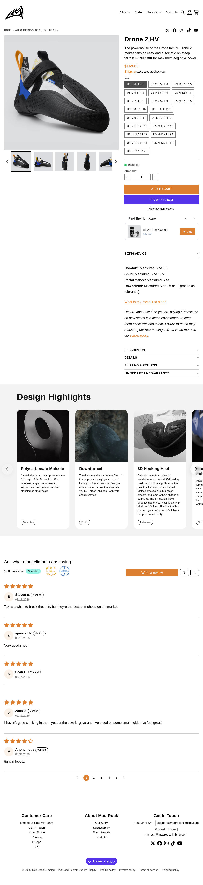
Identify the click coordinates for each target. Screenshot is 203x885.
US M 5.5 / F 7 (135, 92)
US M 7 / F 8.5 (135, 101)
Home (7, 30)
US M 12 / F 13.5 (163, 134)
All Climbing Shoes (27, 30)
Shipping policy (170, 869)
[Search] (182, 12)
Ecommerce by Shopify (82, 869)
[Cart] (196, 12)
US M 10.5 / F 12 (137, 126)
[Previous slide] (7, 469)
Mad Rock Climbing (43, 869)
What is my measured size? (145, 302)
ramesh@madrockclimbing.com (166, 834)
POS (61, 869)
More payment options (161, 208)
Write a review (152, 573)
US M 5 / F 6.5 (183, 84)
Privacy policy (127, 869)
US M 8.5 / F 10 (136, 109)
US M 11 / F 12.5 (163, 126)
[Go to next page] (124, 778)
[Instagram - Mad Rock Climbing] (182, 30)
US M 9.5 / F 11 (136, 117)
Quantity (130, 171)
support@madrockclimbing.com (178, 822)
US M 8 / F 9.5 (183, 101)
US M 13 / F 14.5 (163, 142)
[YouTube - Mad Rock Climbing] (196, 30)
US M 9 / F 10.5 (161, 109)
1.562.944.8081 (144, 822)
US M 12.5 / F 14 (137, 142)
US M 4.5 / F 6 (159, 84)
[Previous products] (185, 218)
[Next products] (194, 218)
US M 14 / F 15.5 (137, 151)
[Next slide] (116, 161)
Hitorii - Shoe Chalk (155, 229)
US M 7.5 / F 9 (159, 101)
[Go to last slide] (7, 161)
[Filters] (184, 572)
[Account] (189, 12)
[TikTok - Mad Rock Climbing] (189, 30)
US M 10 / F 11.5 (161, 117)
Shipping (130, 71)
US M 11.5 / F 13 (137, 134)
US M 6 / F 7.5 (159, 92)
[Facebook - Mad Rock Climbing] (174, 30)
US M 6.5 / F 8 (183, 92)
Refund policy (108, 869)
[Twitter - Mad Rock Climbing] (167, 30)
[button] (21, 161)
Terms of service (148, 869)
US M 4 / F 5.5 (135, 84)
